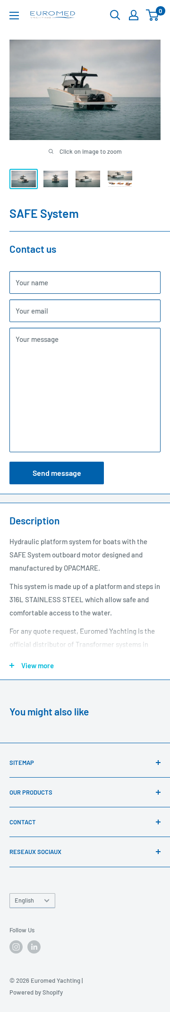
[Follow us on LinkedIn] (34, 947)
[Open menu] (14, 15)
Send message (57, 472)
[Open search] (115, 15)
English (24, 900)
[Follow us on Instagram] (16, 947)
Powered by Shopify (36, 992)
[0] (153, 15)
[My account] (133, 15)
